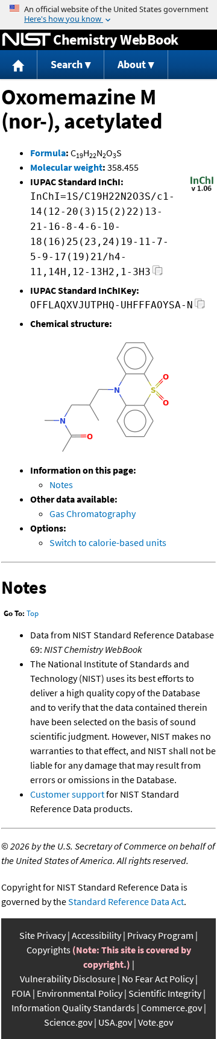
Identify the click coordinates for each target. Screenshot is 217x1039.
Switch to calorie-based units (107, 542)
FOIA (21, 993)
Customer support (67, 794)
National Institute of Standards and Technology (26, 40)
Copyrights (49, 950)
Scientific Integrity (164, 993)
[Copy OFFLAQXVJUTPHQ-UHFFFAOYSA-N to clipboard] (200, 306)
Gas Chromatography (92, 513)
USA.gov (115, 1022)
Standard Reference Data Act (126, 901)
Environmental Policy (79, 993)
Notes (61, 484)
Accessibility (96, 935)
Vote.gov (155, 1022)
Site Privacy (42, 935)
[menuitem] (18, 65)
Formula (48, 153)
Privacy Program (160, 935)
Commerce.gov (171, 1008)
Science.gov (68, 1022)
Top (33, 613)
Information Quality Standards (73, 1008)
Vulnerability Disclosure (68, 979)
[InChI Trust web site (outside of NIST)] (202, 190)
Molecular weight (66, 167)
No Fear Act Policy (157, 979)
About (132, 64)
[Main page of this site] (18, 65)
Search (67, 64)
